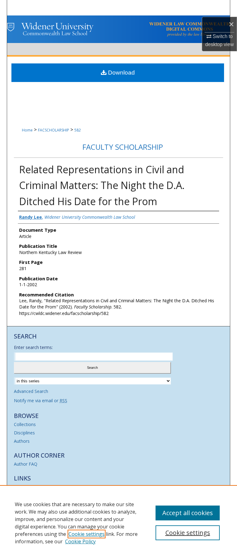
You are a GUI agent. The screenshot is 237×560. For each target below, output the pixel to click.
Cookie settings (87, 534)
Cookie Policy (80, 541)
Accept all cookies (187, 513)
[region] (118, 522)
